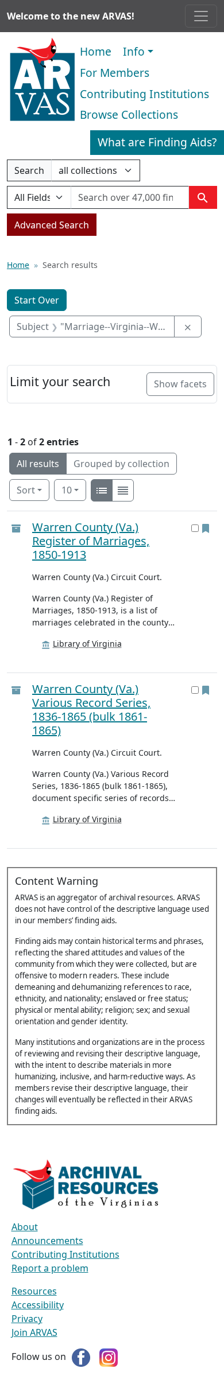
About (24, 1226)
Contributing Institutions (144, 94)
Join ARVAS (34, 1332)
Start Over (36, 300)
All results (38, 463)
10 (73, 489)
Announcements (47, 1240)
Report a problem (49, 1268)
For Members (114, 72)
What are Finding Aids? (157, 142)
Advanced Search (51, 225)
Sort (26, 490)
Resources (34, 1291)
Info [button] (134, 51)
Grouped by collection (121, 463)
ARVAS (42, 80)
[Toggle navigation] (201, 16)
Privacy (27, 1318)
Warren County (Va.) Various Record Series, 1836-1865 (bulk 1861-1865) (91, 709)
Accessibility (37, 1305)
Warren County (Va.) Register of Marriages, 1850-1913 (90, 540)
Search (29, 172)
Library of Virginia (87, 643)
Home (95, 51)
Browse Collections (129, 114)
